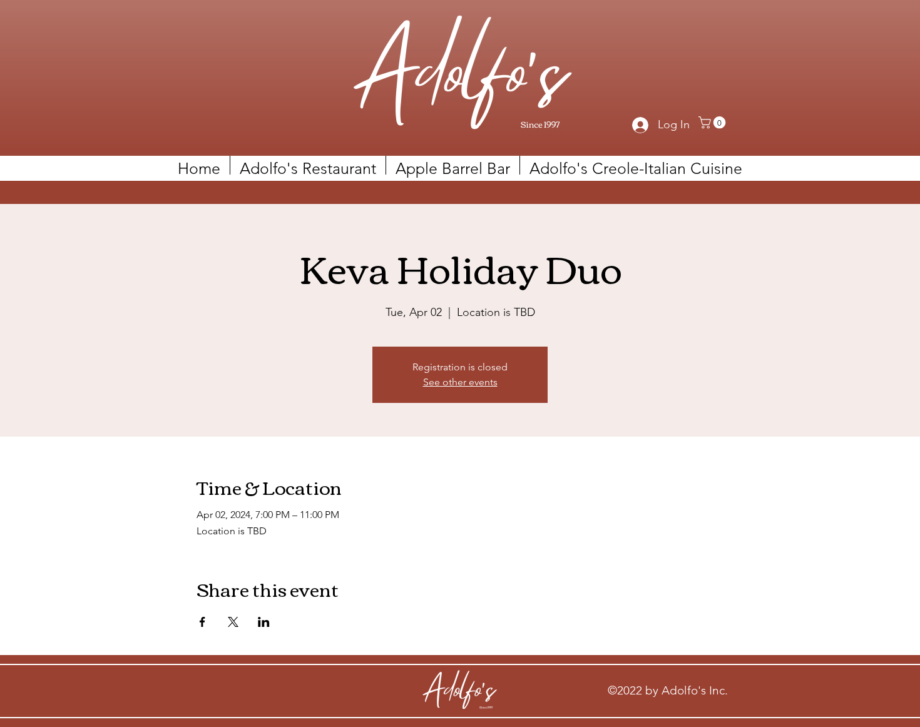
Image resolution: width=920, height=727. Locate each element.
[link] (713, 122)
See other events (460, 382)
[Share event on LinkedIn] (264, 622)
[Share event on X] (233, 622)
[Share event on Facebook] (202, 622)
